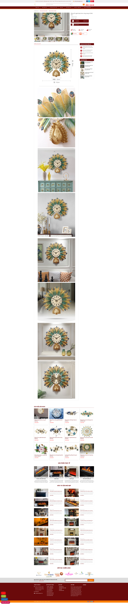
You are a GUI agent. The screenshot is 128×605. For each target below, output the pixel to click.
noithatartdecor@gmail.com (78, 1)
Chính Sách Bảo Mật (49, 590)
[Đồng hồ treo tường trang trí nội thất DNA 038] (87, 431)
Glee (37, 601)
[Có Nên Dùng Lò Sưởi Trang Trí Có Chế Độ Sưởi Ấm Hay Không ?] (41, 532)
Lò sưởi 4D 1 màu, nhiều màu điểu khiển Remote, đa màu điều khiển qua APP (87, 478)
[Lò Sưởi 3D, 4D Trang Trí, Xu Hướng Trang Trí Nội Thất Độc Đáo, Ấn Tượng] (71, 502)
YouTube (3, 593)
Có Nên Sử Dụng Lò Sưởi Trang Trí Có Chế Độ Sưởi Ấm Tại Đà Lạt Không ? (92, 520)
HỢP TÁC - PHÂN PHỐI (77, 7)
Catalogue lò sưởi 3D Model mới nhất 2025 (56, 478)
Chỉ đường (75, 33)
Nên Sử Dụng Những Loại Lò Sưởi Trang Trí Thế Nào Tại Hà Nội (91, 510)
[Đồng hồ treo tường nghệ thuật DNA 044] (56, 413)
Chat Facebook (4, 599)
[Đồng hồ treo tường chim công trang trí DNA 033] (87, 449)
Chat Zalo (3, 596)
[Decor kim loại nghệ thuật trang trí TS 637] (82, 76)
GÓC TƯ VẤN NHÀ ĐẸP (87, 7)
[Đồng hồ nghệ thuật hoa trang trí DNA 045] (41, 413)
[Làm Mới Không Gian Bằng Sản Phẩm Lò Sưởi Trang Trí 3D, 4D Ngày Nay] (71, 541)
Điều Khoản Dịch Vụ (49, 591)
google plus (91, 1)
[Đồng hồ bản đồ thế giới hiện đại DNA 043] (72, 413)
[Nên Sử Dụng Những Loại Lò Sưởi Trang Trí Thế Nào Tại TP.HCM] (41, 522)
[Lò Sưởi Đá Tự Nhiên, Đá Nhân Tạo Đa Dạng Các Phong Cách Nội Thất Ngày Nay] (71, 551)
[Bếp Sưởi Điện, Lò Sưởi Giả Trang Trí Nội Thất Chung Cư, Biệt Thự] (41, 561)
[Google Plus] (89, 601)
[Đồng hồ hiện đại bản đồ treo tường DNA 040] (56, 431)
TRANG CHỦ (37, 7)
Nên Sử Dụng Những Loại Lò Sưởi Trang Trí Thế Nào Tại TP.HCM (60, 520)
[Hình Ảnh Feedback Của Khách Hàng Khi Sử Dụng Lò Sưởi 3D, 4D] (41, 502)
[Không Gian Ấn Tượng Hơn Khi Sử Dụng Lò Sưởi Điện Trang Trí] (71, 532)
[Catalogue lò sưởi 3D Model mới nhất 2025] (56, 471)
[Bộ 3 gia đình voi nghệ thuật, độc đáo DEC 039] (82, 66)
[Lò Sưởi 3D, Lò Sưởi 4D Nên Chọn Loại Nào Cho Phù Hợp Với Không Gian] (41, 541)
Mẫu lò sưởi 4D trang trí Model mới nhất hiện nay (71, 478)
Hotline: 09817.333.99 (5, 602)
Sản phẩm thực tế (64, 463)
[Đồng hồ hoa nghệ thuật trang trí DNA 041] (41, 431)
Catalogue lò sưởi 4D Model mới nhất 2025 (41, 478)
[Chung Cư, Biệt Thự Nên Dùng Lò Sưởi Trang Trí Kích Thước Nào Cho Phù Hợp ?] (41, 551)
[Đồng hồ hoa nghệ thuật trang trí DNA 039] (72, 431)
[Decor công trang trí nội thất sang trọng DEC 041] (82, 62)
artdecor (49, 601)
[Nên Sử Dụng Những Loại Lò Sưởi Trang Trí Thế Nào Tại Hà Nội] (71, 512)
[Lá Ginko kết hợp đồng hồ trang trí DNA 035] (72, 449)
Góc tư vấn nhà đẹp (64, 485)
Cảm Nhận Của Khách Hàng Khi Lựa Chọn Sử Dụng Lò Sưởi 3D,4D (61, 491)
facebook (87, 1)
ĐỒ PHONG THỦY (68, 7)
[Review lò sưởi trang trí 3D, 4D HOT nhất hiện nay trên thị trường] (41, 512)
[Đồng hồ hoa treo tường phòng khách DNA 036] (56, 449)
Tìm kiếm (70, 4)
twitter (89, 1)
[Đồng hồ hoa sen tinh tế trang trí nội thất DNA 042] (87, 413)
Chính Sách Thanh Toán (50, 594)
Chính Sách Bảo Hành (50, 595)
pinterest (93, 1)
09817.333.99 (90, 5)
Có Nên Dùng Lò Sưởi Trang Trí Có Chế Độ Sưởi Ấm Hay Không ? (61, 530)
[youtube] (93, 601)
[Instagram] (90, 601)
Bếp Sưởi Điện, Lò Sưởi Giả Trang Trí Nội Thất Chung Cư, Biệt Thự (60, 559)
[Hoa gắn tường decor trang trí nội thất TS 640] (82, 73)
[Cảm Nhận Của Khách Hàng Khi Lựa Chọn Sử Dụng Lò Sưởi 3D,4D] (41, 493)
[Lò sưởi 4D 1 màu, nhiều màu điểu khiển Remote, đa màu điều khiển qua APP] (87, 471)
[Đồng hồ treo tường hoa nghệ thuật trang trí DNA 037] (41, 449)
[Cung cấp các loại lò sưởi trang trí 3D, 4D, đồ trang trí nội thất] (35, 4)
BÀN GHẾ (61, 7)
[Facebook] (88, 601)
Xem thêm (51, 495)
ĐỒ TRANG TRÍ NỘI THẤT (53, 7)
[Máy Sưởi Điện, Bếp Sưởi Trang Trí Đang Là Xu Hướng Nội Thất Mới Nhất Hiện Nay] (71, 561)
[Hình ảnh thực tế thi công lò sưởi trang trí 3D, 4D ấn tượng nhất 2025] (71, 493)
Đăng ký (90, 580)
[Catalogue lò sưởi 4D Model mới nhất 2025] (41, 471)
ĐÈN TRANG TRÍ (44, 7)
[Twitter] (92, 601)
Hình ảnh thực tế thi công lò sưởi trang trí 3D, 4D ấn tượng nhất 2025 (92, 491)
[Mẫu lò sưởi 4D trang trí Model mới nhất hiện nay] (71, 471)
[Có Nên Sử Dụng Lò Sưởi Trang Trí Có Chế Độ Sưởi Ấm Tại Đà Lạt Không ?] (71, 522)
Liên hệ (83, 33)
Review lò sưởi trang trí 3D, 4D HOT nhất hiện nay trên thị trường (61, 510)
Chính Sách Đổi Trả (49, 589)
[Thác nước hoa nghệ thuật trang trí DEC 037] (82, 69)
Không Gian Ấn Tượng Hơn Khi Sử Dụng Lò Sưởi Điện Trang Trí (91, 530)
